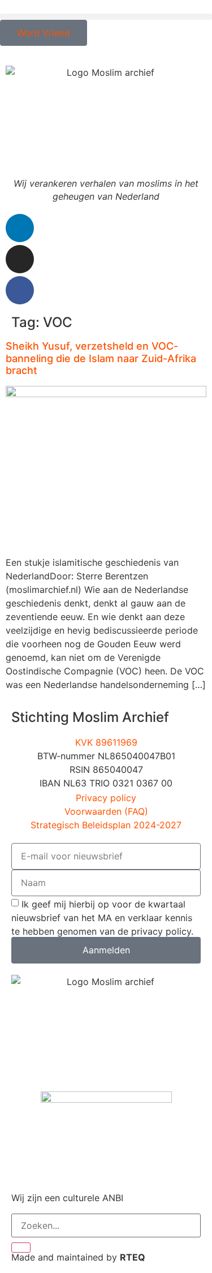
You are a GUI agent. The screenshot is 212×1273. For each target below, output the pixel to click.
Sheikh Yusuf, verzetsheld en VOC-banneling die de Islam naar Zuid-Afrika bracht (101, 358)
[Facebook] (20, 290)
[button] (106, 17)
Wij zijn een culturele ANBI (67, 1197)
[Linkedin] (20, 228)
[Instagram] (20, 259)
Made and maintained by (78, 1257)
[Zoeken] (21, 1247)
